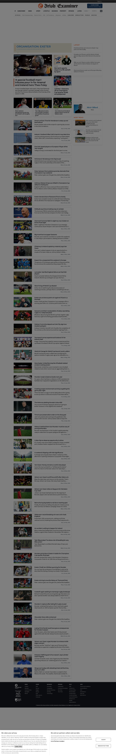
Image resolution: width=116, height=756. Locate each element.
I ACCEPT (103, 739)
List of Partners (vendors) (57, 741)
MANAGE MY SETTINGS (103, 746)
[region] (58, 743)
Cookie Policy (18, 746)
